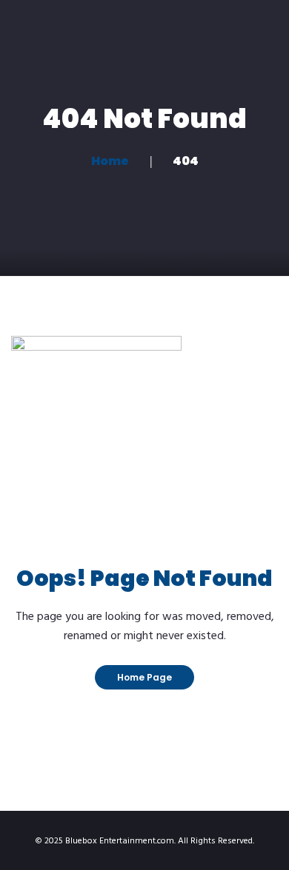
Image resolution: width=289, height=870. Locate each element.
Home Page (144, 677)
